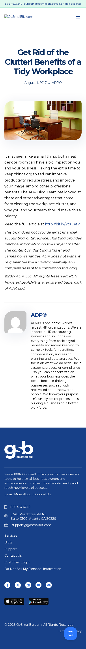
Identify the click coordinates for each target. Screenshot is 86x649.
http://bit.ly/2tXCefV (62, 224)
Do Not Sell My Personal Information (32, 569)
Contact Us (13, 555)
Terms (62, 631)
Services (10, 536)
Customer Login (17, 562)
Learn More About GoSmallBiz (27, 494)
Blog (8, 542)
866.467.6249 (13, 3)
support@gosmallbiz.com (41, 3)
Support (10, 549)
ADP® (57, 83)
